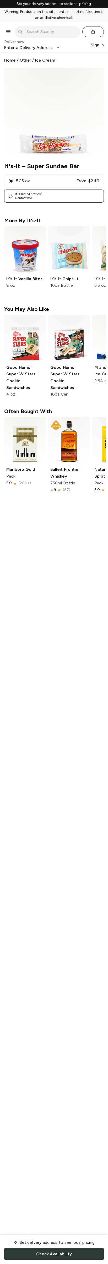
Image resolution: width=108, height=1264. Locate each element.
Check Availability (54, 1253)
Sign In (97, 44)
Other (25, 60)
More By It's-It (22, 220)
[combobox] (51, 31)
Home (9, 60)
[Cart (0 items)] (93, 31)
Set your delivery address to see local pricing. (54, 4)
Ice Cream (45, 60)
